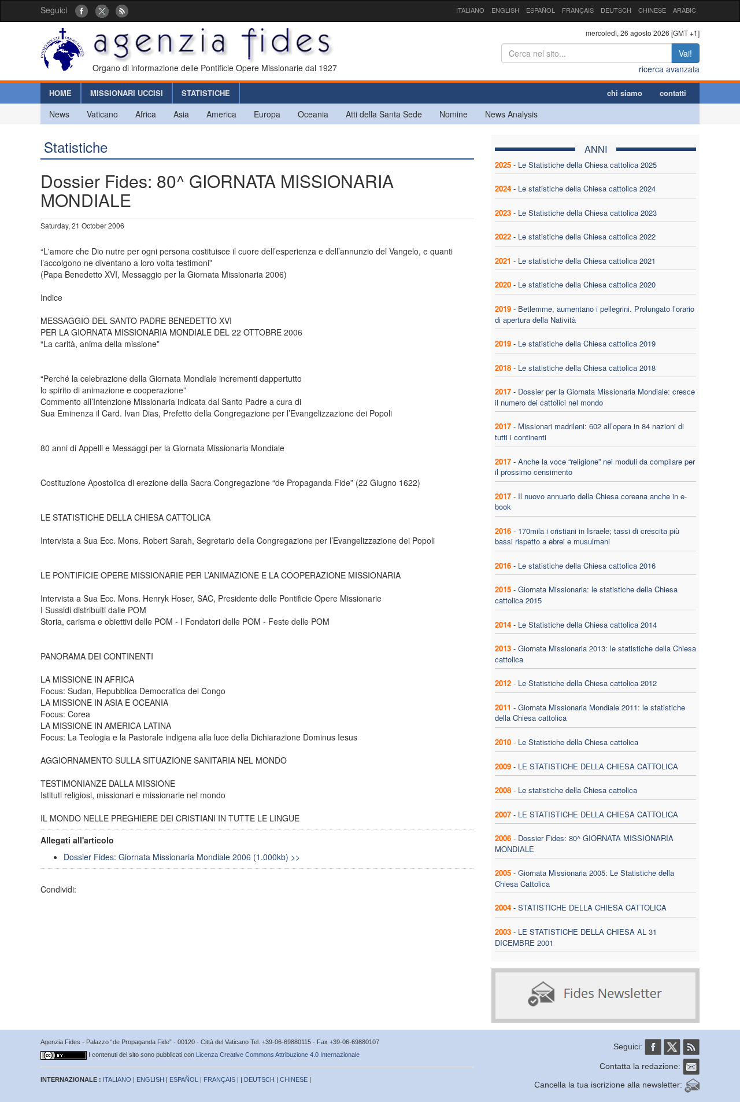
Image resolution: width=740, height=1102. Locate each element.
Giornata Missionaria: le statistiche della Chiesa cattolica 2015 (586, 595)
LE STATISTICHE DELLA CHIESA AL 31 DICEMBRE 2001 (576, 937)
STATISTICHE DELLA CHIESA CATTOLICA (592, 907)
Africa (145, 114)
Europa (267, 114)
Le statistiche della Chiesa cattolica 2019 (587, 343)
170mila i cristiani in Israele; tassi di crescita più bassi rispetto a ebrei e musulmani (587, 536)
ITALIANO (470, 9)
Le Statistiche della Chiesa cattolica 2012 (587, 682)
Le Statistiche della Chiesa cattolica (578, 741)
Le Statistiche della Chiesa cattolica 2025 (587, 164)
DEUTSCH (616, 9)
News (59, 114)
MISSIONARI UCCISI (126, 92)
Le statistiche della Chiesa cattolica (577, 789)
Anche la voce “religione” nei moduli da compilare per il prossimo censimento (595, 467)
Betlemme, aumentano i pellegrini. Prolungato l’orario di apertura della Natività (594, 314)
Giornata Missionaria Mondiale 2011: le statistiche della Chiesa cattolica (590, 713)
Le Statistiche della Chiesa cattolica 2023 (587, 212)
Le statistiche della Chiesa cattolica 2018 (587, 367)
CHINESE (652, 9)
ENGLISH (505, 9)
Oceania (313, 114)
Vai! (685, 53)
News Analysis (511, 114)
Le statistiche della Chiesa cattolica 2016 (587, 565)
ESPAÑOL (540, 9)
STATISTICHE (206, 92)
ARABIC (684, 9)
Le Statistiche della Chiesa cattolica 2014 (587, 624)
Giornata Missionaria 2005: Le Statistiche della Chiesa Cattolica (584, 878)
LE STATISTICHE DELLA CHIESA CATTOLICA (598, 766)
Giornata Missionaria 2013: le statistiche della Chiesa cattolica (595, 654)
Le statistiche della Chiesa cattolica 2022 (587, 236)
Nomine (453, 114)
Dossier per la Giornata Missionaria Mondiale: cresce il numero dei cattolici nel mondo (595, 397)
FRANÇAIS (578, 9)
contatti (673, 92)
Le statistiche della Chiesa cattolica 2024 (587, 188)
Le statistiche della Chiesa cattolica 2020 (587, 284)
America (221, 114)
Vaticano (102, 114)
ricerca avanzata (669, 69)
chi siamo (624, 92)
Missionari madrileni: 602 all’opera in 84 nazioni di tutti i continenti (589, 432)
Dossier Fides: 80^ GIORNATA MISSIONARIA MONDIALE (584, 843)
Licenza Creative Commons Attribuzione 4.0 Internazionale (278, 1054)
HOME (60, 92)
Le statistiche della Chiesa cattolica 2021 (587, 260)
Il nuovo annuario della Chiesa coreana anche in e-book (591, 502)
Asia (181, 114)
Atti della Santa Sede (384, 114)
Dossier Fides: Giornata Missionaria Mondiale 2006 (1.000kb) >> (182, 857)
